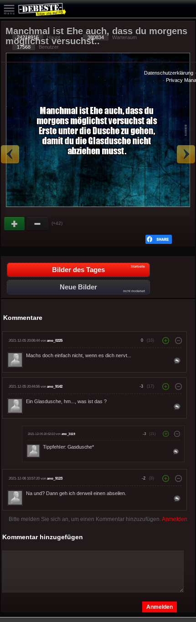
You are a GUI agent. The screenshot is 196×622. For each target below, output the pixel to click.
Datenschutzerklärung (168, 73)
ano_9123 (54, 478)
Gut (15, 224)
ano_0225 (54, 341)
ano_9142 (54, 386)
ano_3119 (68, 433)
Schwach (37, 224)
